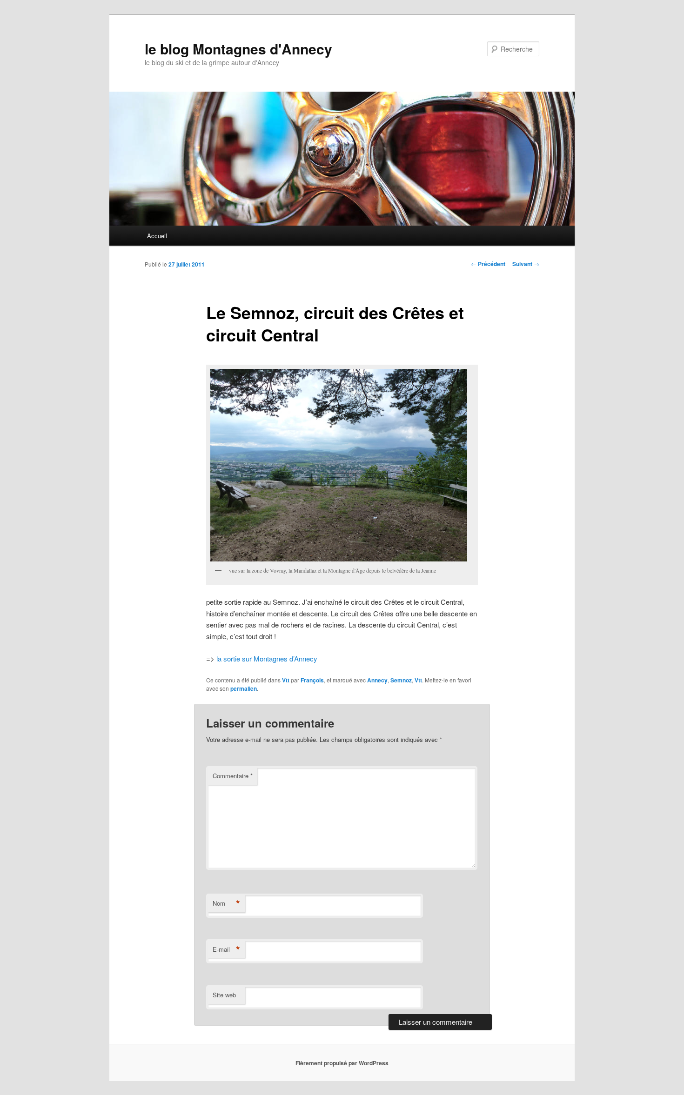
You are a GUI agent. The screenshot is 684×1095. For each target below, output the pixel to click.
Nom (226, 903)
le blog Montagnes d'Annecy (238, 49)
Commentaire (233, 775)
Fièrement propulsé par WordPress (342, 1063)
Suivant (525, 264)
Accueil (157, 235)
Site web (224, 994)
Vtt (285, 680)
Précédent (488, 264)
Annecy (377, 680)
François (312, 680)
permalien (243, 688)
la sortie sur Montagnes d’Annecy (266, 658)
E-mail (226, 949)
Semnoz (401, 680)
